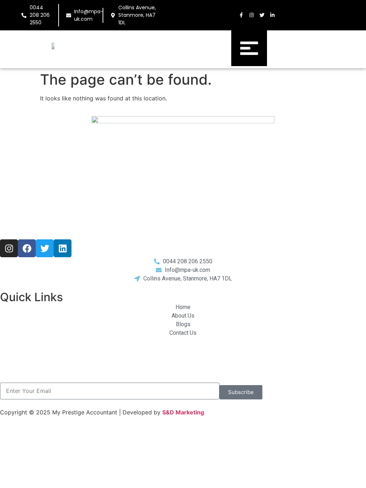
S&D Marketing (183, 412)
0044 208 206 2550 (40, 15)
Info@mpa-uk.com (88, 15)
